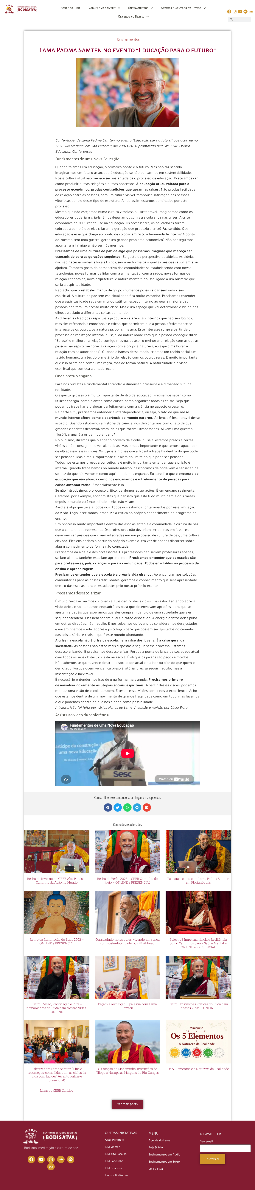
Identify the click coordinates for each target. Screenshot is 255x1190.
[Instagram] (51, 1159)
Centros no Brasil (131, 16)
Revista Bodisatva (116, 1175)
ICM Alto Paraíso (116, 1154)
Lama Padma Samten (101, 8)
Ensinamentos (138, 8)
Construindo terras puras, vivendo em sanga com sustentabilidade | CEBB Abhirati (127, 941)
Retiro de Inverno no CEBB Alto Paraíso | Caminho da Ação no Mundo (56, 880)
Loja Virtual (156, 1169)
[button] (108, 807)
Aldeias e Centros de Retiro (181, 8)
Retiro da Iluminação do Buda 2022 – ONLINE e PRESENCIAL (57, 941)
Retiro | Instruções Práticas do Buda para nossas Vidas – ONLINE (198, 1006)
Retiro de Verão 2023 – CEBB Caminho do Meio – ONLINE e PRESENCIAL (127, 880)
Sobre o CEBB (70, 8)
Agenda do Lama (159, 1140)
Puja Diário (156, 1147)
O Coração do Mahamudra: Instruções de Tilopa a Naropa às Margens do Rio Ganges (127, 1071)
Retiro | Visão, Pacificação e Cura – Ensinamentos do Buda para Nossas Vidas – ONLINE (57, 1008)
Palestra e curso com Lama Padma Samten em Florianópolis (198, 880)
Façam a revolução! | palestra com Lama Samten (127, 1006)
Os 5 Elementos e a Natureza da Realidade (198, 1069)
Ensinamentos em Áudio (164, 1155)
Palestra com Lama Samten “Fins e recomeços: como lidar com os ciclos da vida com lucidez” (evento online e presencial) (57, 1074)
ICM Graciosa (113, 1168)
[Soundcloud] (61, 1159)
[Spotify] (70, 1159)
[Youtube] (41, 1159)
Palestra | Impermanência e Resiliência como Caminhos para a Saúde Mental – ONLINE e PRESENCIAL (198, 943)
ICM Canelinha (114, 1161)
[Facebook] (31, 1159)
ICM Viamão (112, 1147)
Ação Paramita (114, 1140)
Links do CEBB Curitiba (56, 1091)
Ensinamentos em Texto (164, 1162)
